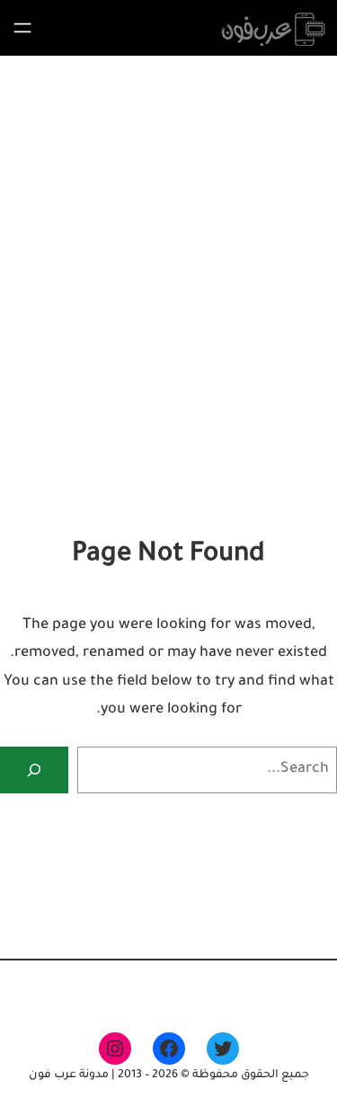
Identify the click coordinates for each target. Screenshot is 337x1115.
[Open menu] (22, 27)
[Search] (34, 770)
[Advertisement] (168, 345)
